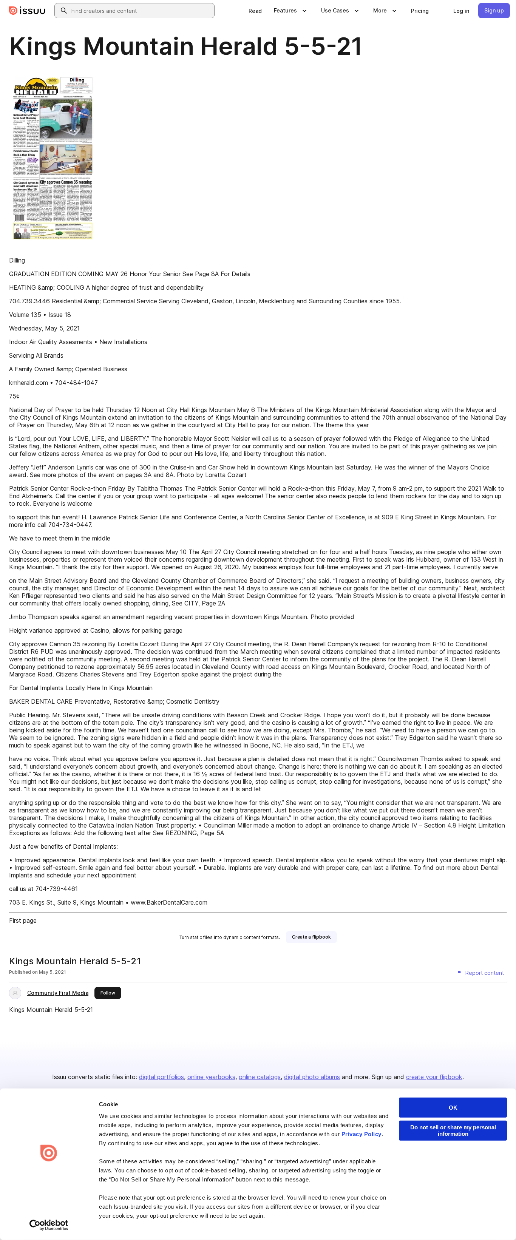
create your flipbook (434, 1077)
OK (453, 1107)
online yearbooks (211, 1077)
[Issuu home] (27, 10)
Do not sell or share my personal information (453, 1130)
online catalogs (260, 1077)
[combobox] (141, 10)
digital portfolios (161, 1077)
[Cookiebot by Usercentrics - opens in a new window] (49, 1225)
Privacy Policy (361, 1134)
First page (23, 920)
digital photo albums (312, 1077)
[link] (255, 10)
